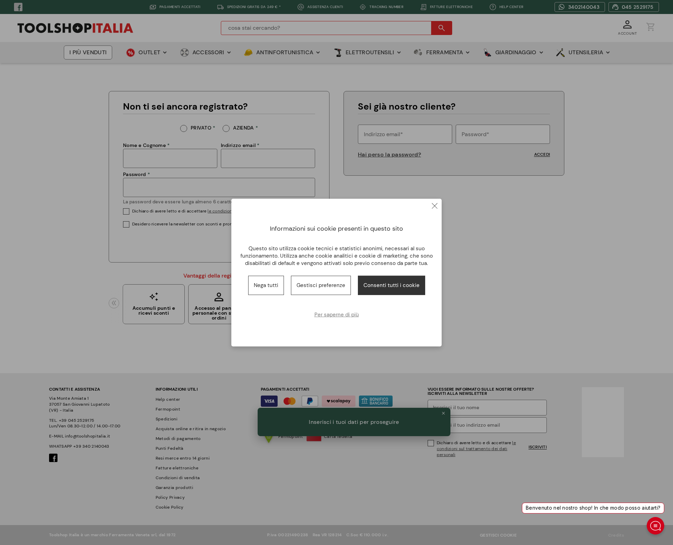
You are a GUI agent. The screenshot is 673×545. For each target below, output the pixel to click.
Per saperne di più (336, 314)
